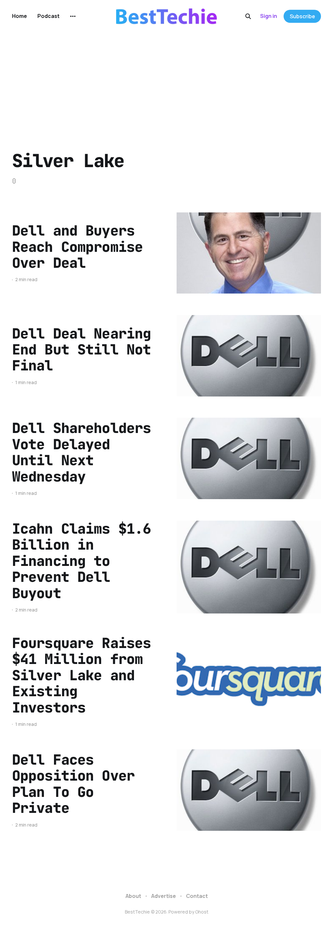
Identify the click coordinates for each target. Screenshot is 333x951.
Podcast (48, 16)
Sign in (268, 16)
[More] (73, 16)
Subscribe (302, 16)
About (133, 896)
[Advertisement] (166, 81)
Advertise (163, 896)
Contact (197, 896)
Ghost (201, 912)
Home (19, 16)
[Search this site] (248, 16)
